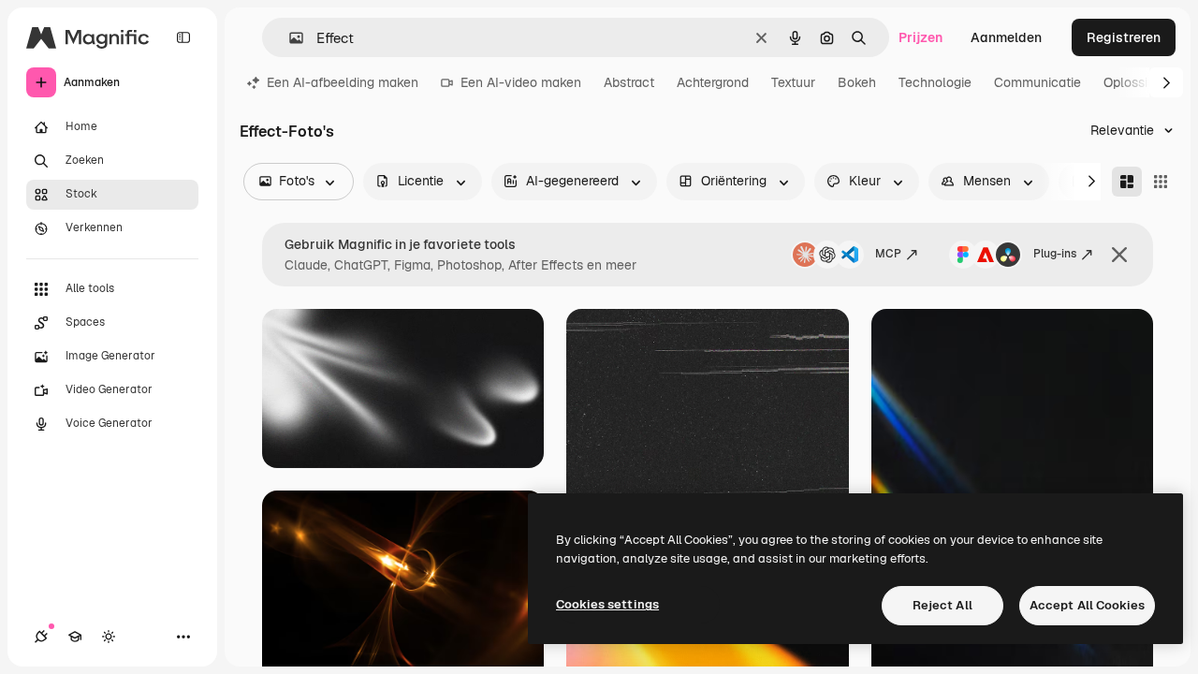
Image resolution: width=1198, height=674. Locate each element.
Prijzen (920, 37)
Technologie (935, 82)
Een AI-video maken (520, 82)
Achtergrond (713, 82)
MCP (888, 253)
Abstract (629, 82)
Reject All (942, 605)
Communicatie (1037, 82)
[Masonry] (1127, 182)
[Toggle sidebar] (183, 37)
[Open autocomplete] (288, 38)
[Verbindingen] (41, 637)
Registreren (1124, 37)
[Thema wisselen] (109, 637)
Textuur (793, 82)
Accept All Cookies (1087, 605)
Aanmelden (1006, 37)
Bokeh (857, 82)
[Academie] (75, 637)
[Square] (1161, 182)
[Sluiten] (1119, 254)
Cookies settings (607, 604)
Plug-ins (1054, 253)
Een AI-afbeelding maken (342, 82)
